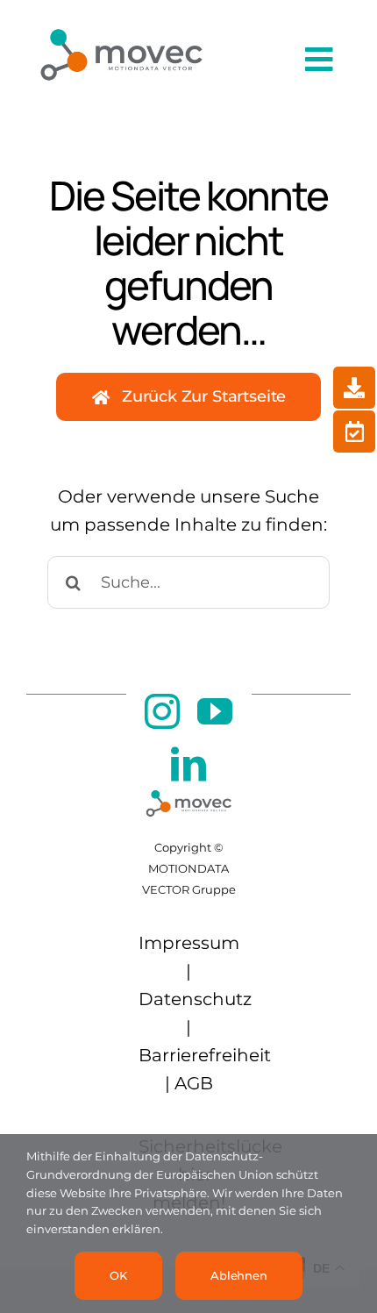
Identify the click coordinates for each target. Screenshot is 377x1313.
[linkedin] (188, 763)
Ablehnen (238, 1275)
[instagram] (162, 711)
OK (118, 1275)
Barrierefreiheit (205, 1055)
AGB (193, 1083)
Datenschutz (195, 999)
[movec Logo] (121, 21)
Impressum (189, 942)
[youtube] (214, 711)
